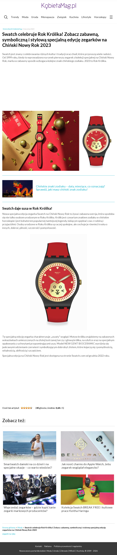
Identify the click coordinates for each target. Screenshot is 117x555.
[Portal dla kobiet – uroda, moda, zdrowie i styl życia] (58, 6)
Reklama (48, 546)
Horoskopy (100, 17)
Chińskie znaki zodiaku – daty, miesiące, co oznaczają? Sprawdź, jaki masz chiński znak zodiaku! (70, 188)
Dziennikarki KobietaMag (12, 29)
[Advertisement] (58, 85)
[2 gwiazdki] (24, 408)
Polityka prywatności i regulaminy (68, 546)
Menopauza (47, 17)
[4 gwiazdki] (29, 408)
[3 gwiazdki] (26, 408)
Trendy (15, 17)
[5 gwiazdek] (31, 408)
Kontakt (38, 546)
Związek (61, 17)
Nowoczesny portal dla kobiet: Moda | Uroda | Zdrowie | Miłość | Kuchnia (51, 551)
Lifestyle (86, 17)
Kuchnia (73, 17)
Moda (25, 17)
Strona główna (8, 527)
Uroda (34, 17)
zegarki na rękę (8, 534)
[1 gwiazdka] (22, 408)
